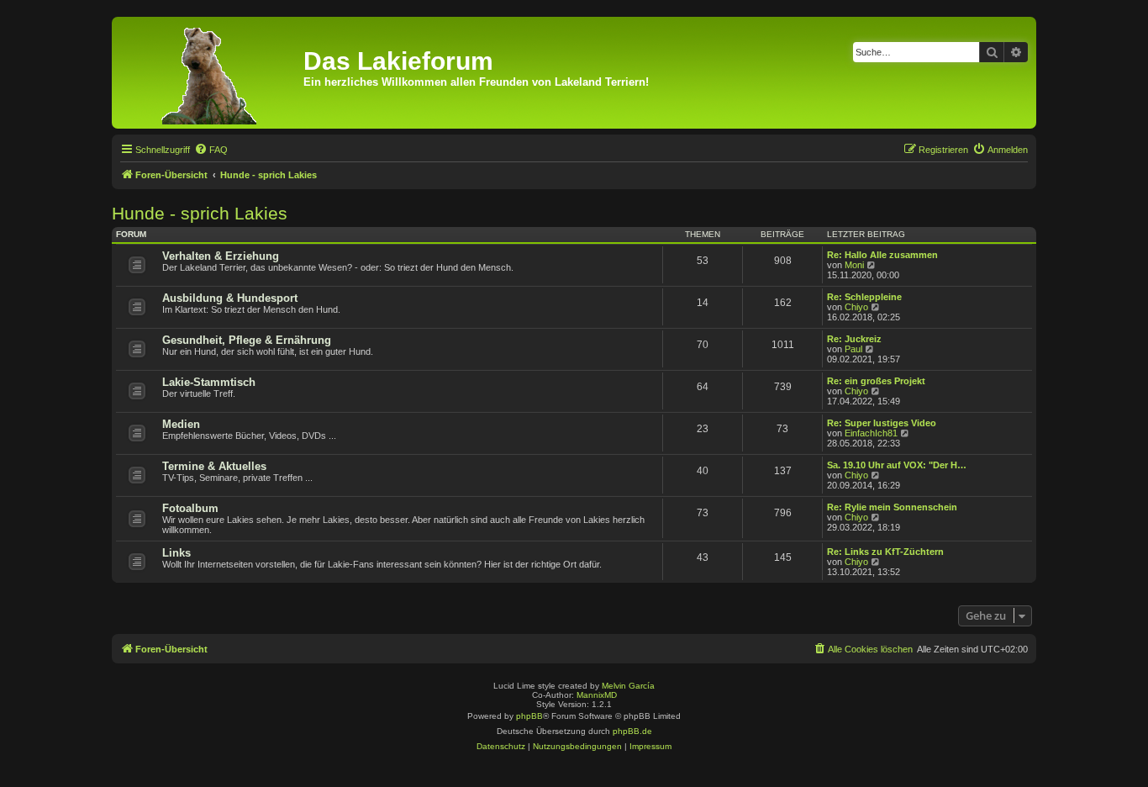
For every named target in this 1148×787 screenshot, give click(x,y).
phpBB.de (632, 731)
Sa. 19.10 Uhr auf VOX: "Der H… (896, 465)
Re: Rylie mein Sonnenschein (892, 507)
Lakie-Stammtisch (208, 382)
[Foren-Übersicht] (209, 73)
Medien (181, 424)
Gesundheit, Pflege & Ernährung (246, 340)
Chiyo (856, 307)
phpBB (529, 716)
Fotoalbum (190, 508)
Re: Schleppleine (864, 297)
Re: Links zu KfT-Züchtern (885, 552)
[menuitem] (211, 150)
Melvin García (628, 685)
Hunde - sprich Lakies (199, 213)
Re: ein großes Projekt (876, 381)
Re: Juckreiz (854, 339)
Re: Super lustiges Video (881, 423)
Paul (853, 349)
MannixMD (597, 695)
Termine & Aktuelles (214, 466)
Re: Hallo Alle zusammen (882, 255)
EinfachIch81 (871, 433)
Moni (854, 265)
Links (176, 553)
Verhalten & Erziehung (220, 256)
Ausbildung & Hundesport (230, 298)
